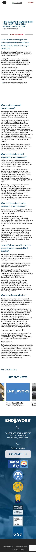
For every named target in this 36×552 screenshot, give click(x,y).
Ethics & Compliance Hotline (19, 546)
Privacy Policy (7, 546)
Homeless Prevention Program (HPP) (16, 270)
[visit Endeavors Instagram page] (19, 542)
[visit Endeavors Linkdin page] (24, 542)
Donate (31, 2)
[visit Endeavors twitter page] (14, 542)
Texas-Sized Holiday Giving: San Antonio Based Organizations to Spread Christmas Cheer (15, 404)
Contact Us (18, 454)
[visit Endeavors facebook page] (9, 542)
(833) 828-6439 (18, 448)
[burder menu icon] (4, 2)
